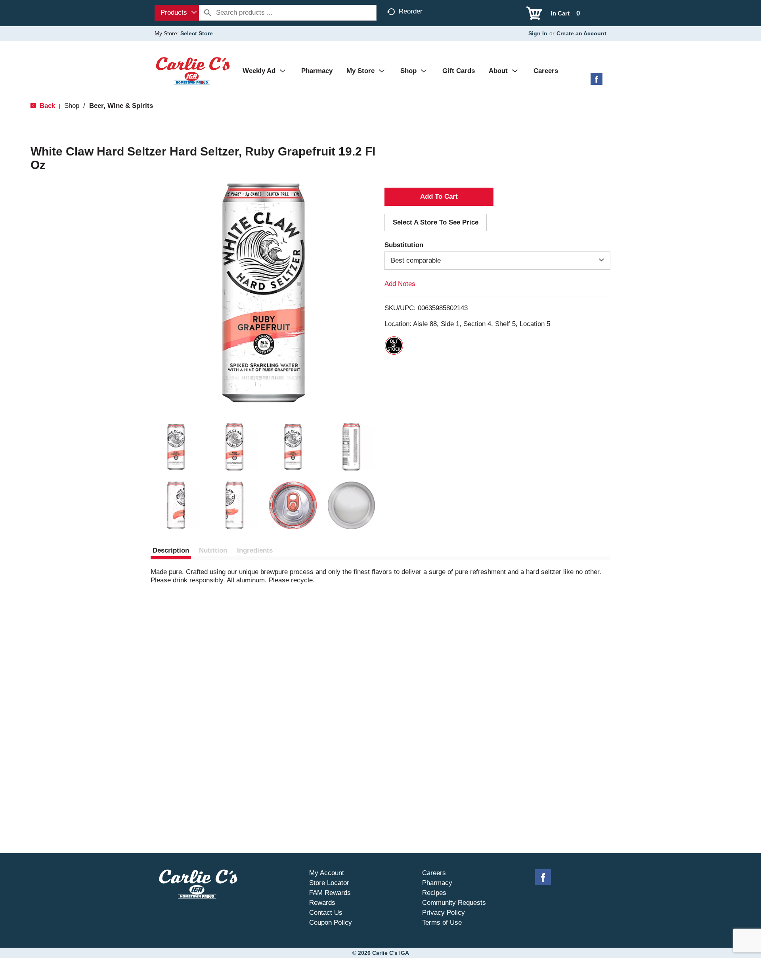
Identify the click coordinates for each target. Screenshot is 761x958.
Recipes (434, 893)
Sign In (537, 33)
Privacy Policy (443, 912)
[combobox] (177, 13)
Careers (434, 873)
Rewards (322, 902)
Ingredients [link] (255, 550)
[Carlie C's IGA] (193, 70)
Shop (71, 105)
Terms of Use (442, 922)
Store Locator (329, 883)
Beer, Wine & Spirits (121, 105)
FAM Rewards (330, 893)
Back (46, 105)
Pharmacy (437, 883)
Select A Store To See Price (435, 222)
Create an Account (581, 33)
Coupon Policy (330, 922)
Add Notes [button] (399, 284)
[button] (176, 447)
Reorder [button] (411, 11)
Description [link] (171, 550)
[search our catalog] (207, 13)
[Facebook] (596, 82)
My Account (326, 873)
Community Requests (454, 902)
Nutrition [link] (213, 550)
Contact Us (325, 912)
